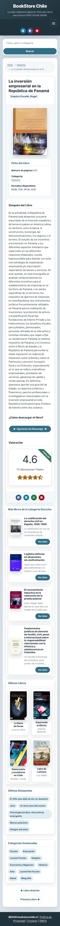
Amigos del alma (19, 829)
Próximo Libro (28, 899)
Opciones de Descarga (30, 428)
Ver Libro (42, 541)
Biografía (26, 878)
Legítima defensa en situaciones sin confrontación (34, 556)
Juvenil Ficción (18, 858)
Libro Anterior (32, 890)
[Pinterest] (37, 31)
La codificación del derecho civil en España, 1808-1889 (35, 521)
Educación (29, 851)
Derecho (21, 64)
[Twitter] (23, 31)
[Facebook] (30, 31)
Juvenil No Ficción (30, 871)
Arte (12, 871)
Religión (36, 858)
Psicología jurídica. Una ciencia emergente (27, 814)
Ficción (14, 851)
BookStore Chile (30, 6)
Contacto (32, 920)
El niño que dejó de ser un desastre (29, 798)
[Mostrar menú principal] (53, 23)
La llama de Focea (18, 724)
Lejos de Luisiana (41, 770)
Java (12, 805)
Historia (43, 864)
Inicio (10, 64)
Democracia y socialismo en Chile (18, 772)
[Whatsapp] (34, 497)
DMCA (43, 920)
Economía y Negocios (22, 864)
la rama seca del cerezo (33, 805)
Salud (13, 878)
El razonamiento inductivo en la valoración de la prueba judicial (33, 594)
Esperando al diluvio (42, 724)
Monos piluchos (19, 822)
